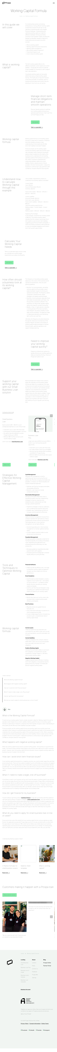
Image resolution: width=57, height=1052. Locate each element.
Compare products (7, 412)
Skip (9, 709)
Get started (35, 122)
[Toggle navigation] (53, 3)
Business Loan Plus (43, 459)
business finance (25, 797)
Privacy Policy (25, 1023)
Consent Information (35, 1023)
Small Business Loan (17, 441)
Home (21, 16)
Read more (5, 872)
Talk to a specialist (36, 127)
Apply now (6, 464)
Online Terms (45, 1023)
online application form (33, 799)
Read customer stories (9, 895)
